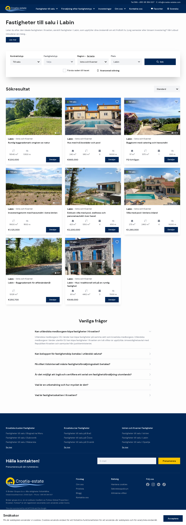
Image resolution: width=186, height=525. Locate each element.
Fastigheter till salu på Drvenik (79, 442)
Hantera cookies (119, 484)
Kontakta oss (82, 497)
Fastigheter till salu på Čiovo (78, 437)
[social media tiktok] (164, 484)
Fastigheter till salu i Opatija (136, 442)
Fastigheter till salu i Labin (135, 437)
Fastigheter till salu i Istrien (135, 433)
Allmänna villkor (119, 493)
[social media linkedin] (158, 484)
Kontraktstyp (16, 56)
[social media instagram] (153, 484)
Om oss (80, 484)
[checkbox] (64, 70)
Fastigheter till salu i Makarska (21, 442)
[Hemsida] (16, 8)
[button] (93, 330)
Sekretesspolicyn (119, 488)
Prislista (80, 488)
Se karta (90, 56)
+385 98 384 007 (46, 495)
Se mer (9, 447)
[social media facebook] (147, 484)
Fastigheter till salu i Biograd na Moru (24, 433)
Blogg (79, 493)
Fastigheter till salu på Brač (77, 433)
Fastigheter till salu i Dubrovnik (21, 437)
